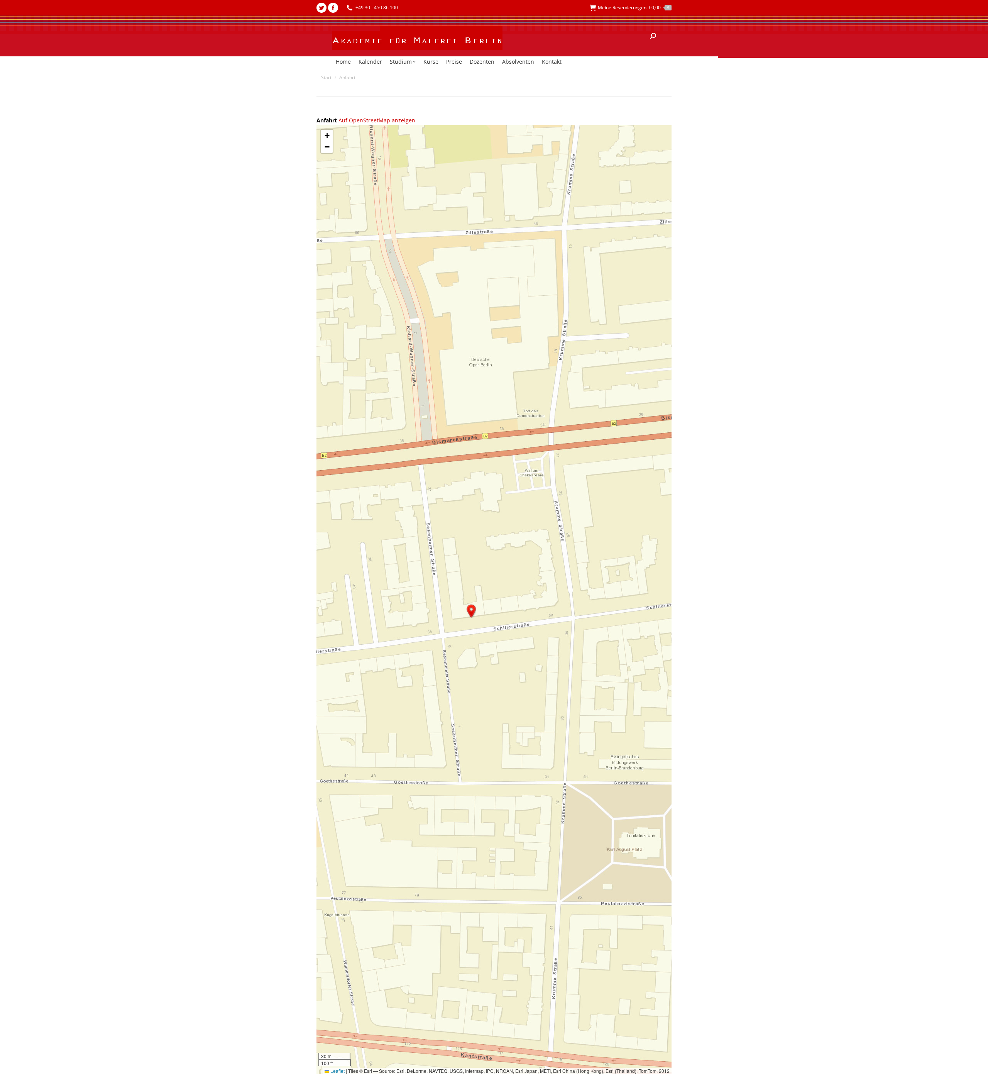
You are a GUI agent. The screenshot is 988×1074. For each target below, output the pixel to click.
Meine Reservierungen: (633, 7)
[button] (471, 611)
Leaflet (337, 1070)
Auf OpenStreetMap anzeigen (376, 120)
